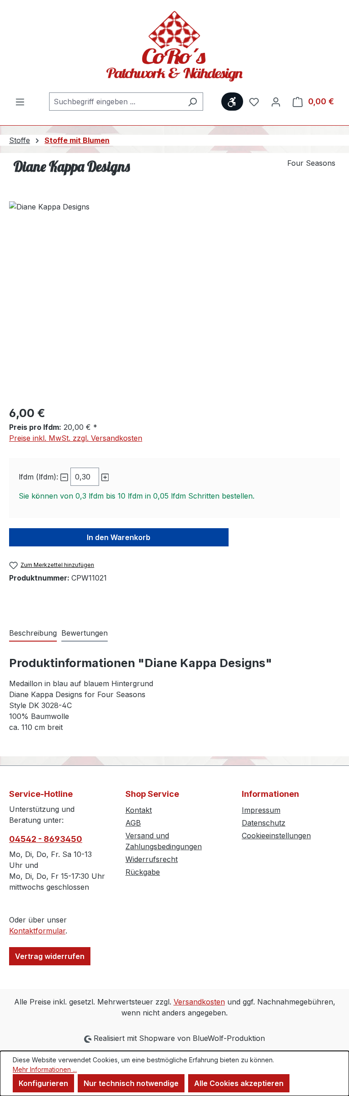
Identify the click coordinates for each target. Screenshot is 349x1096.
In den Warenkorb (118, 537)
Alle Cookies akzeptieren (239, 1083)
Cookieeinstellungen (276, 835)
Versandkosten (199, 1001)
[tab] (33, 633)
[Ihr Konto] (276, 101)
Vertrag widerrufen (50, 956)
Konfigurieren (43, 1083)
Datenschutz (263, 822)
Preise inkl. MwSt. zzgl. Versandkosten (75, 438)
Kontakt (138, 810)
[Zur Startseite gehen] (174, 46)
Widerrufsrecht (151, 859)
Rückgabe (142, 872)
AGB (133, 822)
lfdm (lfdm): (38, 476)
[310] (174, 299)
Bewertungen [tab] (84, 632)
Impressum (261, 810)
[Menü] (20, 101)
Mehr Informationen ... (45, 1069)
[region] (174, 299)
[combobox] (115, 101)
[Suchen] (192, 101)
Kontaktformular (37, 930)
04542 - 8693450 (45, 839)
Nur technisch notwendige (131, 1083)
